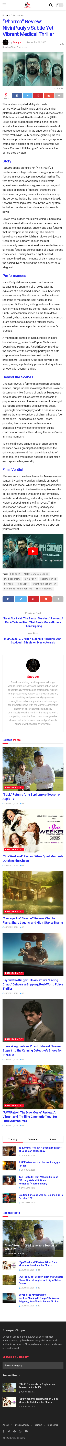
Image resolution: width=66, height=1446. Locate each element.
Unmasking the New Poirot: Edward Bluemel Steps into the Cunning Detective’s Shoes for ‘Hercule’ (32, 1050)
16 (22, 1059)
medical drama (12, 579)
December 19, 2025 (36, 42)
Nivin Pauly (31, 579)
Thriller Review (44, 589)
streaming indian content (18, 589)
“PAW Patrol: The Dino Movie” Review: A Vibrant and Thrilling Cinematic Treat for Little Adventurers (30, 1117)
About (6, 1425)
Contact (38, 1425)
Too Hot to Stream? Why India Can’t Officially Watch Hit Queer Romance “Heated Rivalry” (38, 1180)
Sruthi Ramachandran (44, 584)
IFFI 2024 (15, 574)
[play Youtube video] (33, 551)
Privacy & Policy (21, 1425)
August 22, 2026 (11, 804)
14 (22, 1126)
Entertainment (17, 15)
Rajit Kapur (23, 584)
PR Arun (8, 584)
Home (5, 15)
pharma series (48, 579)
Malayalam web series (36, 574)
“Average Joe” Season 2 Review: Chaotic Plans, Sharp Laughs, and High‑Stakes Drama (41, 1280)
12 (22, 927)
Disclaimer (53, 1425)
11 (22, 804)
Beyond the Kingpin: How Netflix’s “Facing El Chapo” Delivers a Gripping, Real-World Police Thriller (33, 984)
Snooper (17, 42)
